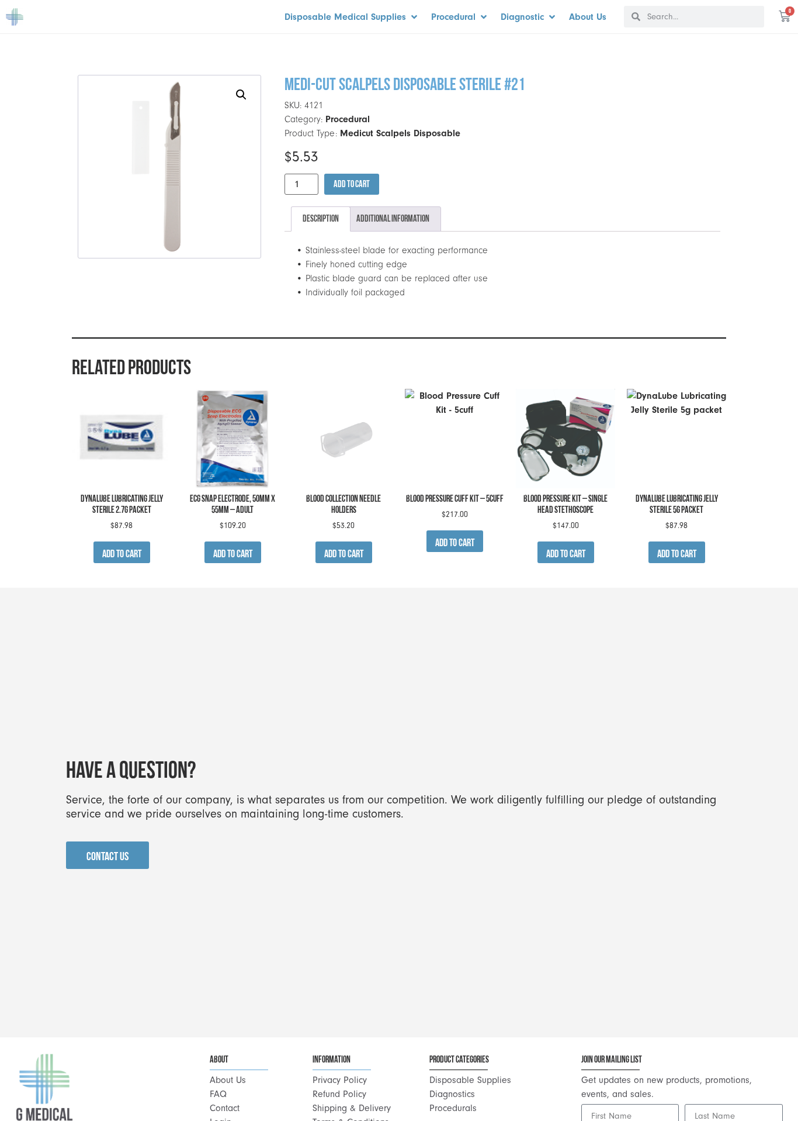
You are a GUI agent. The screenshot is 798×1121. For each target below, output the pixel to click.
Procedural (347, 119)
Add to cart (352, 184)
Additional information (392, 218)
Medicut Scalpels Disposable (400, 133)
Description (321, 218)
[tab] (321, 219)
